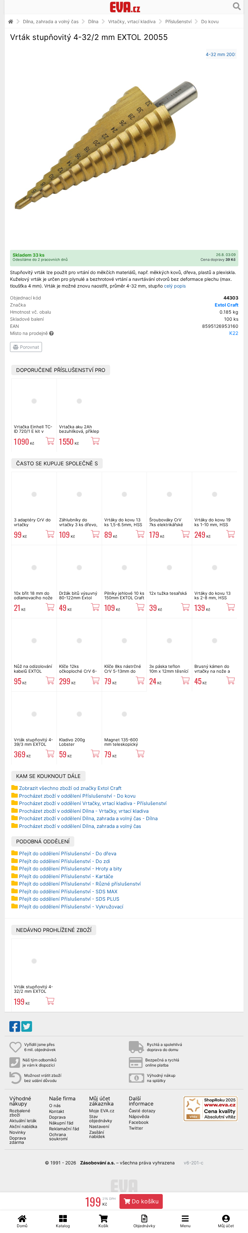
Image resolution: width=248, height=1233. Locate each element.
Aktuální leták (22, 1121)
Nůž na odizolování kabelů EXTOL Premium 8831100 (33, 671)
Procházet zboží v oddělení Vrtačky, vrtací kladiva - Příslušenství (93, 803)
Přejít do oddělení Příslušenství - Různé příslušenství (80, 884)
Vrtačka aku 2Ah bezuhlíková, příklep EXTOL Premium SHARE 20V (79, 433)
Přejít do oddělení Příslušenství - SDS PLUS (69, 899)
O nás (55, 1106)
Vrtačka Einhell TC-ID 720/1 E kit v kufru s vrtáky (33, 431)
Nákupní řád (61, 1123)
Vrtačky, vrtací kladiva (132, 21)
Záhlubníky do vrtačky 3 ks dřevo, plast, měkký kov (78, 524)
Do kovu (210, 21)
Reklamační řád (64, 1129)
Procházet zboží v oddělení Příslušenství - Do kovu (77, 796)
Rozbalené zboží (19, 1113)
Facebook (139, 1122)
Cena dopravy (218, 259)
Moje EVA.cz (101, 1111)
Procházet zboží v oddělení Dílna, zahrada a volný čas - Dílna (88, 818)
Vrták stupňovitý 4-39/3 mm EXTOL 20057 (33, 744)
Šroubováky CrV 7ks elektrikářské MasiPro (166, 524)
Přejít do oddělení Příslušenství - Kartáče (66, 876)
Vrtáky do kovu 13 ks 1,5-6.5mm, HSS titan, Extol (123, 524)
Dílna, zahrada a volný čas (50, 21)
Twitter (136, 1128)
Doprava (57, 1117)
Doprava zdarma (17, 1140)
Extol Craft (226, 305)
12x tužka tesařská (168, 593)
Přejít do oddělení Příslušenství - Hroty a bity (70, 869)
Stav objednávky (100, 1118)
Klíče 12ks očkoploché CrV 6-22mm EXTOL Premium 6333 (78, 673)
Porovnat (29, 347)
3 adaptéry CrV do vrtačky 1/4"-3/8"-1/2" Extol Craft (33, 526)
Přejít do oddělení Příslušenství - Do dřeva (67, 853)
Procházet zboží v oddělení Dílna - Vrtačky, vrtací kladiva (84, 811)
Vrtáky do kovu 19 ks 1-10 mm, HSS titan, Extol (212, 524)
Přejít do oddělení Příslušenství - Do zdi (64, 861)
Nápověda (139, 1116)
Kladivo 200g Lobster (72, 742)
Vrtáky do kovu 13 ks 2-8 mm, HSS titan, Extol (212, 598)
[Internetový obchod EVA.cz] (125, 7)
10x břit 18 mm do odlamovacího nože (33, 595)
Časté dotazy (142, 1111)
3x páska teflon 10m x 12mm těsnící (168, 668)
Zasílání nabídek (97, 1134)
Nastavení (99, 1126)
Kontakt (56, 1111)
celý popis (175, 286)
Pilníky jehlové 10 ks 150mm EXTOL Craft (124, 595)
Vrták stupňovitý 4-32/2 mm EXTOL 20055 (33, 991)
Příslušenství (178, 21)
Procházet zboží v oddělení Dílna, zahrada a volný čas (80, 826)
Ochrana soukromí (58, 1137)
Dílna (93, 21)
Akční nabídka (23, 1126)
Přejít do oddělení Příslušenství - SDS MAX (68, 891)
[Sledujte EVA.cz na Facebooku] (14, 1026)
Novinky (17, 1132)
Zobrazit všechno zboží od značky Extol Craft (70, 788)
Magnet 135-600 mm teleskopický (121, 742)
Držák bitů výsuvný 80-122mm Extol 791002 (78, 598)
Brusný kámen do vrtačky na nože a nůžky (212, 671)
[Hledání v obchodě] (237, 6)
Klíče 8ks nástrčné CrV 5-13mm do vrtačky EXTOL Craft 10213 (122, 673)
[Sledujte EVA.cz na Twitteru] (26, 1026)
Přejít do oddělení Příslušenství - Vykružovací (71, 907)
